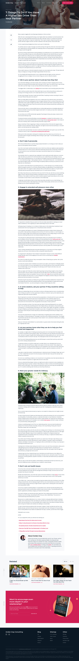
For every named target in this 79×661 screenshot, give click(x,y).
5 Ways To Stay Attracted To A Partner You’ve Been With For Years (34, 523)
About (38, 2)
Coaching (55, 2)
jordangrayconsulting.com (25, 649)
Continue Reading (14, 584)
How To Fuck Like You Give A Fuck (40, 580)
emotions (44, 118)
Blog (43, 2)
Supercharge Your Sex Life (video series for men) (30, 520)
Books (51, 640)
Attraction (40, 640)
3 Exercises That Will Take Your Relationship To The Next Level (33, 528)
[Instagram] (9, 634)
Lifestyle (39, 636)
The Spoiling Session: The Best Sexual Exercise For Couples (32, 525)
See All (66, 561)
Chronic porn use (56, 239)
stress (56, 474)
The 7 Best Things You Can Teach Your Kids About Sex (62, 581)
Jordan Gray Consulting (14, 632)
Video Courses (53, 636)
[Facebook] (6, 634)
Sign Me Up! (34, 613)
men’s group (47, 420)
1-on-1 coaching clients (35, 544)
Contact (64, 642)
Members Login (66, 640)
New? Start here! (67, 2)
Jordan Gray (9, 21)
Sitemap (64, 634)
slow (48, 274)
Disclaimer (65, 636)
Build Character (41, 638)
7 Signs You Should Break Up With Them (18, 581)
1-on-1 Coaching (53, 634)
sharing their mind (51, 120)
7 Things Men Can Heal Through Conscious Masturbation (32, 531)
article (49, 544)
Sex (38, 634)
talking (37, 88)
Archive (39, 642)
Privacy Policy (65, 638)
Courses (48, 2)
